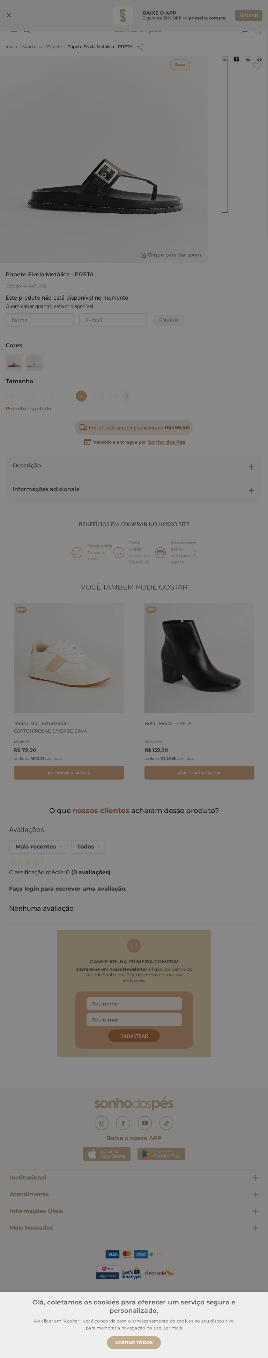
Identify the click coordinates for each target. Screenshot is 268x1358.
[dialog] (134, 679)
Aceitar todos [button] (134, 1342)
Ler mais (173, 1328)
